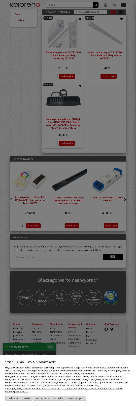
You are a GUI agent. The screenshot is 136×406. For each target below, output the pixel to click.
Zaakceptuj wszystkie (18, 398)
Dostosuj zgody (76, 398)
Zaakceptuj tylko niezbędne (49, 398)
